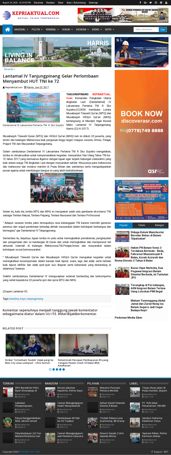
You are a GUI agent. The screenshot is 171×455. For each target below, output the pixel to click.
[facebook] (140, 2)
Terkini (141, 225)
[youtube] (166, 2)
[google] (145, 2)
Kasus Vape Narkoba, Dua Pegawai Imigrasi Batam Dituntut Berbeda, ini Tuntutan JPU (149, 272)
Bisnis (95, 29)
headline (14, 298)
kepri (23, 298)
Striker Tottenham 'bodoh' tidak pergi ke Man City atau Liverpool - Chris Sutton (29, 361)
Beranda (38, 2)
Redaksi (50, 2)
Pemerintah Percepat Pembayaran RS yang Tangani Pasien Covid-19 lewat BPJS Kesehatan (83, 362)
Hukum (66, 29)
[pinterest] (161, 2)
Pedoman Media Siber (128, 317)
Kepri (108, 29)
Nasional (20, 29)
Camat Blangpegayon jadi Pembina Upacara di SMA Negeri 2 (70, 436)
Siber (60, 2)
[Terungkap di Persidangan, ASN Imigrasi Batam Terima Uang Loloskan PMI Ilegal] (122, 289)
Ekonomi (81, 29)
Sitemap (93, 2)
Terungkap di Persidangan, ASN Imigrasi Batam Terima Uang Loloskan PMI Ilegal (148, 288)
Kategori (159, 225)
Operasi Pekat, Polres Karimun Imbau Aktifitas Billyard (154, 436)
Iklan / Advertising (76, 2)
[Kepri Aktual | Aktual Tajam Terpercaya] (8, 29)
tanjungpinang (35, 298)
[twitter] (150, 2)
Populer (124, 225)
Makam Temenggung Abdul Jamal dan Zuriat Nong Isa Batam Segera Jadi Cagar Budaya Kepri (148, 305)
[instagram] (155, 2)
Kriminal (51, 29)
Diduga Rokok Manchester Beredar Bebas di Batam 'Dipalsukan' (147, 235)
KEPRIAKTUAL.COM (29, 451)
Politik (36, 29)
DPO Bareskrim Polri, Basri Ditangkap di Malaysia (27, 390)
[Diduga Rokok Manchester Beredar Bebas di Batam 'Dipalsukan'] (122, 236)
